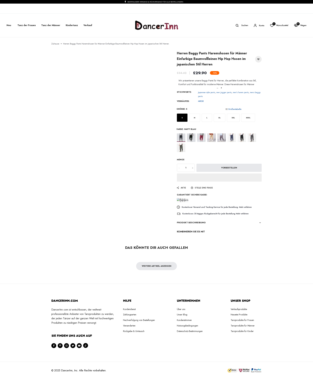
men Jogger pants (223, 92)
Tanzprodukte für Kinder (242, 331)
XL (219, 118)
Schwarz (191, 137)
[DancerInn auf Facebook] (53, 345)
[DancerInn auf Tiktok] (85, 345)
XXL (233, 118)
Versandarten (129, 325)
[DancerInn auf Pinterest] (60, 345)
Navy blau (181, 137)
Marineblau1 (231, 137)
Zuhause (55, 43)
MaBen (211, 137)
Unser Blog (182, 314)
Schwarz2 (242, 137)
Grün (181, 148)
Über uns (181, 309)
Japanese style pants (206, 92)
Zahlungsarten (129, 314)
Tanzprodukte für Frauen (242, 320)
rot (201, 137)
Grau (221, 137)
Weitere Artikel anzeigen (156, 266)
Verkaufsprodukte (239, 309)
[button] (219, 177)
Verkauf (87, 25)
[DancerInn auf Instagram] (66, 345)
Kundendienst (129, 309)
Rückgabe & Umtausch (133, 331)
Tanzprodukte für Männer (243, 325)
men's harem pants (241, 92)
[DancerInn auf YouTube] (79, 345)
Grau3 (252, 137)
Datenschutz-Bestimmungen (190, 331)
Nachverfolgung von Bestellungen (139, 320)
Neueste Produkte (239, 314)
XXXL (248, 118)
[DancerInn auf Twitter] (72, 345)
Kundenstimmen (184, 320)
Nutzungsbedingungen (187, 325)
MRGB (201, 101)
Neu (9, 25)
